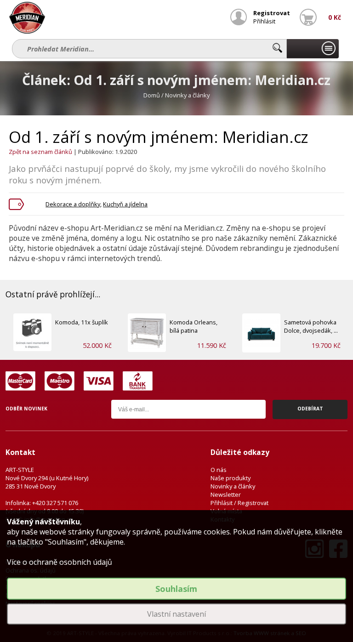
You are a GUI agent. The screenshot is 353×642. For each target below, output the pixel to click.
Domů (151, 95)
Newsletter (226, 494)
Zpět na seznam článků (40, 152)
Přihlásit (264, 21)
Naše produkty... (312, 48)
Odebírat (310, 408)
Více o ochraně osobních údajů (59, 562)
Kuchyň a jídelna (125, 204)
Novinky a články (233, 486)
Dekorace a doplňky (73, 204)
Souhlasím (176, 588)
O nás (219, 470)
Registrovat (271, 13)
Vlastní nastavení (176, 614)
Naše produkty (231, 478)
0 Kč (334, 17)
